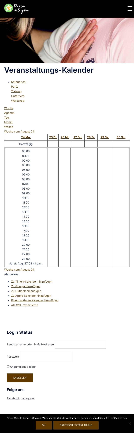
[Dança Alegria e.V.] (16, 8)
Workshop (17, 100)
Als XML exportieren (24, 305)
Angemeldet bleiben (22, 366)
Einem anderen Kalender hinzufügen (34, 300)
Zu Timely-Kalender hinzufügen (31, 281)
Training (16, 91)
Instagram (27, 398)
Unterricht (17, 96)
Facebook (13, 398)
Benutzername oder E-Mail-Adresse (30, 344)
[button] (11, 274)
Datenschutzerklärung (76, 425)
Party (14, 86)
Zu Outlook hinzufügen (26, 291)
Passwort (13, 356)
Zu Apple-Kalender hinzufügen (31, 295)
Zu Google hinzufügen (25, 286)
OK (43, 425)
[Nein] (129, 423)
